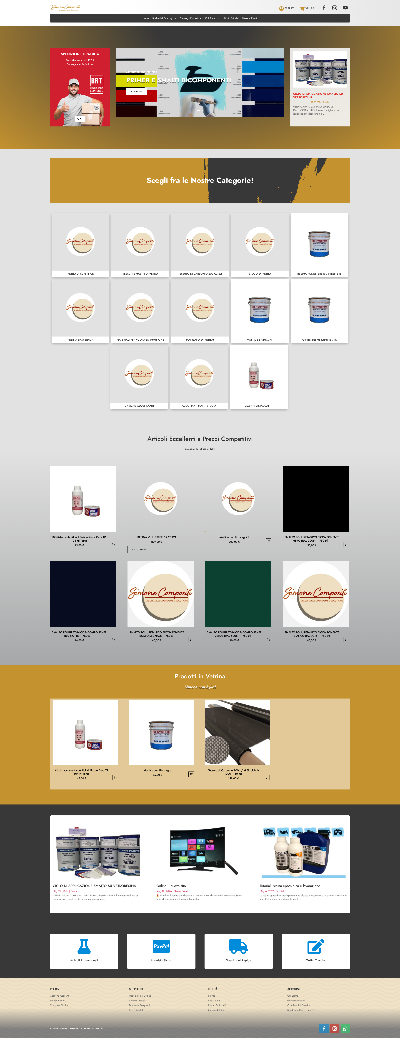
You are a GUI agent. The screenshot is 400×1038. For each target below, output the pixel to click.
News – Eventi (250, 18)
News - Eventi (181, 891)
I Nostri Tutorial (231, 18)
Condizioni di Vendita (298, 1005)
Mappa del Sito (216, 1010)
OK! (80, 119)
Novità (211, 996)
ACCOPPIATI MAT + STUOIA (199, 377)
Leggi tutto (139, 549)
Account (289, 7)
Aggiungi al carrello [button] (113, 544)
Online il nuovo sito (171, 885)
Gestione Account (59, 996)
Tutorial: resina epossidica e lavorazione (290, 885)
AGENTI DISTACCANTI (259, 377)
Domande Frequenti (139, 1005)
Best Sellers (214, 1000)
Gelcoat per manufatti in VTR (319, 311)
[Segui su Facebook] (324, 8)
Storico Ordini (57, 1000)
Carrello (310, 7)
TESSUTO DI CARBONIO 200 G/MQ (200, 245)
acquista (136, 91)
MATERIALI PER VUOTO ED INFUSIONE (140, 311)
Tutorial (326, 102)
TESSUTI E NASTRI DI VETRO (140, 245)
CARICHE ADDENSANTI (139, 377)
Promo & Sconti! (217, 1005)
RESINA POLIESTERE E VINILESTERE (319, 245)
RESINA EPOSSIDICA (80, 311)
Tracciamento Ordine (140, 996)
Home (146, 18)
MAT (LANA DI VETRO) (200, 311)
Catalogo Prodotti (189, 18)
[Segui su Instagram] (334, 8)
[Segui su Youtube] (345, 8)
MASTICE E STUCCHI (260, 311)
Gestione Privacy (296, 1000)
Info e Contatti (136, 1010)
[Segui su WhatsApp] (345, 1028)
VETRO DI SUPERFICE (80, 245)
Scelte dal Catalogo (162, 18)
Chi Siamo (210, 18)
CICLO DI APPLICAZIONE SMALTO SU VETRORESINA (318, 95)
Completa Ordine (59, 1005)
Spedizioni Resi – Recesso (301, 1010)
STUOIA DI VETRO (260, 245)
